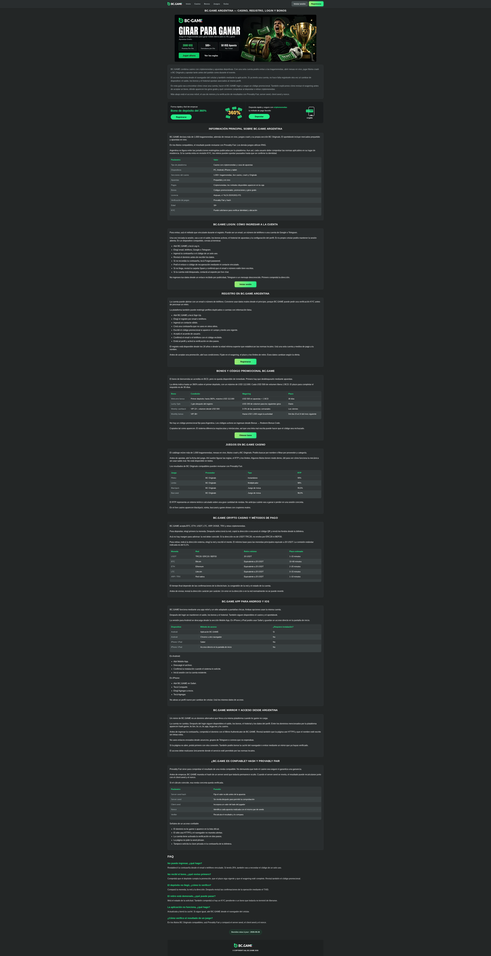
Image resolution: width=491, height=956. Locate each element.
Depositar (259, 116)
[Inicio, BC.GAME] (175, 4)
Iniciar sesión (300, 4)
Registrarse (316, 4)
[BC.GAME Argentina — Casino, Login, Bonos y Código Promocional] (245, 38)
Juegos (216, 4)
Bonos (207, 4)
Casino (197, 4)
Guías (226, 4)
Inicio (188, 4)
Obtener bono (245, 435)
